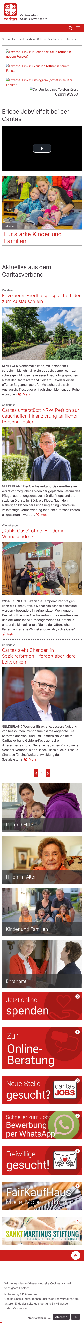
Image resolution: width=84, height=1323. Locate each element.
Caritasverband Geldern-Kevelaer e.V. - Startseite (47, 39)
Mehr (26, 394)
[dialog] (43, 1301)
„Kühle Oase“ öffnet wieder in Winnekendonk (33, 533)
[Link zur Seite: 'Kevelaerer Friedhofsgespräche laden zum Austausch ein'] (42, 333)
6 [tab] (66, 250)
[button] (36, 773)
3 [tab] (37, 250)
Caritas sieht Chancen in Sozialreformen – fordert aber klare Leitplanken (39, 656)
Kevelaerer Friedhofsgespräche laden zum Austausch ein (42, 298)
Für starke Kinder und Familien (33, 237)
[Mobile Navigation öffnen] (78, 28)
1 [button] (42, 773)
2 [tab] (27, 250)
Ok (75, 1316)
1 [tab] (17, 250)
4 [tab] (47, 250)
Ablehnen (61, 1316)
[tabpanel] (42, 212)
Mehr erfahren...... (39, 1317)
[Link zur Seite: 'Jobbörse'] (42, 1090)
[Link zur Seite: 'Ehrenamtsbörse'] (42, 1160)
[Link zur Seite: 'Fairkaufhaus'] (42, 1196)
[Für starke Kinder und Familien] (42, 202)
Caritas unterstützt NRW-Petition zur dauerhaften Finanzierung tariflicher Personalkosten (40, 416)
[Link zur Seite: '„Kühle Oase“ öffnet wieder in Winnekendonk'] (42, 568)
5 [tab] (57, 250)
